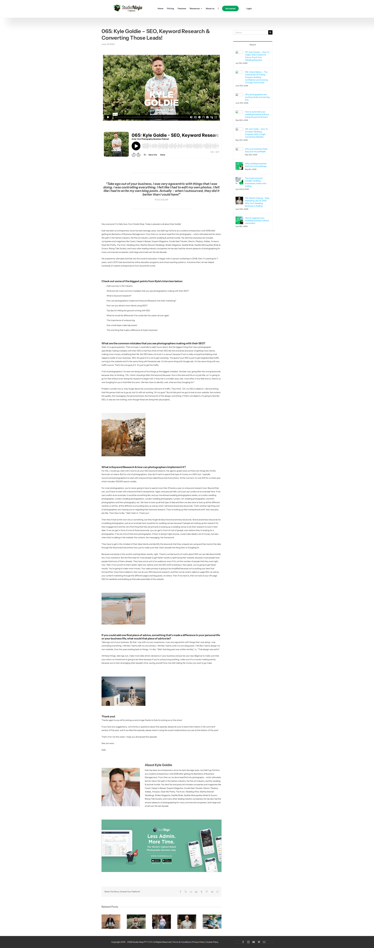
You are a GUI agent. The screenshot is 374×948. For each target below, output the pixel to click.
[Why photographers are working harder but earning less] (239, 95)
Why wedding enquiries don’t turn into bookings (256, 164)
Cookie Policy (212, 942)
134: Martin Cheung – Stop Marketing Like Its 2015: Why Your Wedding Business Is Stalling (257, 202)
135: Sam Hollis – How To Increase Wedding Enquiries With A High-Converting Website (256, 133)
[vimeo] (259, 942)
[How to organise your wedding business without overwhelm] (239, 218)
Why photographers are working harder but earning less (257, 97)
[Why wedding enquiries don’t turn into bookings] (239, 164)
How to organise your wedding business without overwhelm (257, 220)
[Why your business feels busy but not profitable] (239, 149)
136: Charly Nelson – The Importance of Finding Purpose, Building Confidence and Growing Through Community (256, 77)
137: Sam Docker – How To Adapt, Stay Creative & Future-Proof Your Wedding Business (257, 56)
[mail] (264, 942)
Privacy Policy (198, 942)
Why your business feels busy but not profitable (256, 150)
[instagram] (248, 942)
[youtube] (253, 942)
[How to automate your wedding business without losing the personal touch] (239, 112)
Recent (253, 44)
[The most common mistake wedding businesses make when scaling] (239, 178)
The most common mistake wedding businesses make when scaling (255, 182)
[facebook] (243, 942)
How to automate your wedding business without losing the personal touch (257, 114)
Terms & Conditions (182, 942)
